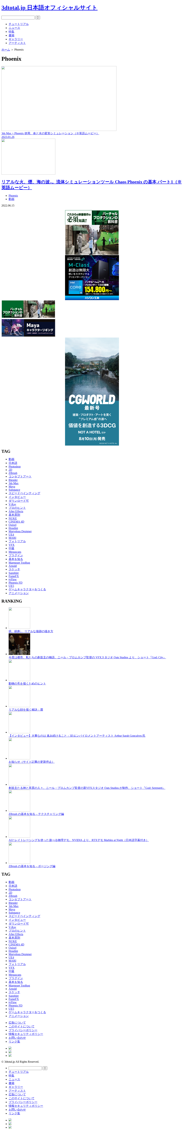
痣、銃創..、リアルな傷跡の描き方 (31, 631)
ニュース (14, 27)
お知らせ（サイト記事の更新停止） (32, 761)
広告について (17, 1022)
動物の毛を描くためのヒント (27, 683)
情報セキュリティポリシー (26, 1034)
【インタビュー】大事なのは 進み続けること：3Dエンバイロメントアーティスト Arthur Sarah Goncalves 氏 (77, 735)
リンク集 (14, 1041)
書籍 (11, 35)
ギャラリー (16, 39)
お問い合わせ (17, 1037)
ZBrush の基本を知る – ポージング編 (32, 866)
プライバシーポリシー (23, 1030)
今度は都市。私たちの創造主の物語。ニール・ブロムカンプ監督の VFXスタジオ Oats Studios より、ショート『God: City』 (87, 657)
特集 (11, 31)
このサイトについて (21, 1026)
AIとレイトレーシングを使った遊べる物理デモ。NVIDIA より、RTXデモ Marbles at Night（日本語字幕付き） (79, 840)
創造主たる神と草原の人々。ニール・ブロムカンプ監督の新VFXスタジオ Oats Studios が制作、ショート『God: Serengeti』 (87, 787)
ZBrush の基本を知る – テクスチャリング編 (36, 814)
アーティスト (17, 42)
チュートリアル (19, 24)
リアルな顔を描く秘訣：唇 (26, 709)
